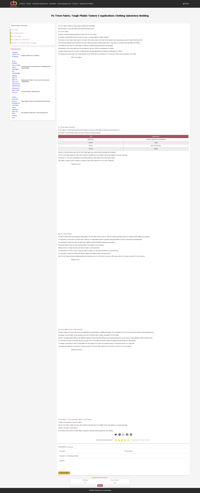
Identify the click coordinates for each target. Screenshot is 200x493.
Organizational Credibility (86, 4)
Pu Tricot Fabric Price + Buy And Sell (20, 40)
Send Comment (64, 473)
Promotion (22, 4)
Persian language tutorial (64, 4)
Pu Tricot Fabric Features (17, 33)
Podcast (29, 4)
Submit (100, 485)
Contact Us (75, 4)
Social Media (52, 4)
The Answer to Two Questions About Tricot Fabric (23, 43)
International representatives (40, 4)
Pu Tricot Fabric (14, 30)
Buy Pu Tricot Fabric (16, 36)
